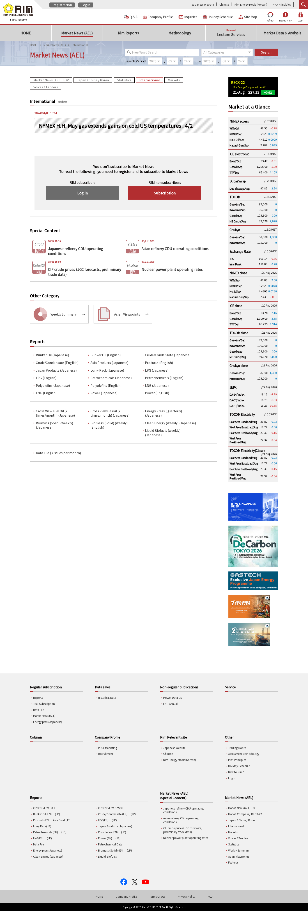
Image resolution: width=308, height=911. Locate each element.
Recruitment (105, 753)
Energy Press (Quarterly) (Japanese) (163, 413)
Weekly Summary (238, 850)
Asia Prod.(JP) (62, 820)
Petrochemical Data (110, 844)
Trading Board (237, 748)
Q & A (134, 17)
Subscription (165, 193)
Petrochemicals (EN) (45, 832)
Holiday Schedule (220, 17)
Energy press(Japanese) (47, 722)
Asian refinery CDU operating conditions (180, 820)
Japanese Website (203, 4)
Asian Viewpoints (238, 856)
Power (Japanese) (103, 393)
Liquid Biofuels (107, 856)
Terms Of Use (157, 896)
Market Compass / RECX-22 (245, 814)
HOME (33, 45)
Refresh (270, 20)
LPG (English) (46, 378)
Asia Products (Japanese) (109, 363)
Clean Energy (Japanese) (48, 856)
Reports (38, 697)
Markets (174, 80)
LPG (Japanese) (156, 370)
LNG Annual (170, 704)
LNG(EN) (38, 838)
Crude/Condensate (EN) (112, 814)
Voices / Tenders (45, 87)
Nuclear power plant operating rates (185, 838)
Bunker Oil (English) (105, 355)
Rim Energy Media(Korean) (250, 4)
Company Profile (160, 17)
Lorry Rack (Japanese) (107, 370)
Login (85, 4)
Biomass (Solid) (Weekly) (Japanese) (54, 425)
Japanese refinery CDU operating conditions (183, 810)
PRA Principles (282, 4)
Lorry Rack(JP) (42, 826)
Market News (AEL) (55, 45)
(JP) (57, 814)
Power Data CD (172, 697)
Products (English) (159, 363)
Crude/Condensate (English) (57, 363)
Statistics (124, 80)
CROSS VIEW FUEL (44, 808)
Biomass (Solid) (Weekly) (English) (109, 425)
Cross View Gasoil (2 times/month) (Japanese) (109, 413)
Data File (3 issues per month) (58, 453)
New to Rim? (285, 20)
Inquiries (190, 17)
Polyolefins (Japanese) (53, 385)
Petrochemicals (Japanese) (111, 378)
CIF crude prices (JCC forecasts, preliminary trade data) (182, 830)
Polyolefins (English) (106, 385)
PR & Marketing (107, 748)
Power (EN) (105, 838)
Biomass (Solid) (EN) (111, 850)
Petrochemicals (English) (164, 378)
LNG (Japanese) (157, 385)
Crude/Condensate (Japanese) (168, 355)
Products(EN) (41, 820)
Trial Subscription (44, 704)
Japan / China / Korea (93, 80)
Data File (38, 710)
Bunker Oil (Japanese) (52, 355)
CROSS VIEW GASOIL (111, 808)
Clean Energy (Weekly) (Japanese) (170, 423)
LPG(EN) (103, 820)
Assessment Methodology (243, 753)
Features (233, 862)
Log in (82, 193)
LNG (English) (46, 393)
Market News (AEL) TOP (51, 80)
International (149, 80)
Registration (62, 4)
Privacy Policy (186, 896)
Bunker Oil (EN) (42, 814)
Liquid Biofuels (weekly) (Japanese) (162, 432)
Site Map (250, 17)
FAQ (210, 896)
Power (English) (157, 393)
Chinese (224, 4)
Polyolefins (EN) (108, 832)
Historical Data (107, 697)
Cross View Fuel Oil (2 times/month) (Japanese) (55, 413)
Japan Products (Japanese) (56, 370)
